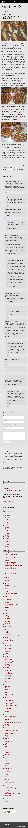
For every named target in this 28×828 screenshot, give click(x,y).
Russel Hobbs (8, 706)
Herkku (6, 596)
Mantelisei (7, 560)
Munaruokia (7, 667)
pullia (6, 777)
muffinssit (7, 763)
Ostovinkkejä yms (9, 676)
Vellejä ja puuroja (9, 736)
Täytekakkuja (8, 728)
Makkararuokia (8, 659)
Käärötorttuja (8, 646)
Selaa (14, 1)
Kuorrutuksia (8, 645)
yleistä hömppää (8, 803)
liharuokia (7, 760)
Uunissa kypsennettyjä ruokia (12, 730)
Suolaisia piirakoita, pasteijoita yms (13, 722)
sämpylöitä (7, 792)
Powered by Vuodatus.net (21, 826)
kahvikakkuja (8, 752)
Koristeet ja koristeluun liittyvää (12, 635)
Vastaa (5, 192)
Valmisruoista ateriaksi (10, 733)
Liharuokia (7, 651)
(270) (7, 541)
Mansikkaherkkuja (9, 661)
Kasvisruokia (8, 626)
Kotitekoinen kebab (9, 637)
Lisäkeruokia (8, 654)
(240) (7, 524)
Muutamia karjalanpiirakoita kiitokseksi (10, 16)
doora (6, 749)
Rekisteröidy (19, 1)
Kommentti (5, 430)
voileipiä (7, 798)
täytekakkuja (8, 795)
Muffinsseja (7, 664)
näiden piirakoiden (18, 114)
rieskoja (6, 781)
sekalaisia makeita (9, 787)
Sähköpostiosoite (10, 420)
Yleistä (6, 746)
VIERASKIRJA (8, 732)
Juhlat (6, 613)
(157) (7, 538)
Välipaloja (7, 743)
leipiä (6, 757)
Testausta (7, 725)
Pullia (6, 692)
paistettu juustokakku (10, 766)
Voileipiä (7, 740)
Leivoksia (7, 650)
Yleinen (6, 744)
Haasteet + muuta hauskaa (11, 593)
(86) (7, 517)
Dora (6, 588)
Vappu (6, 735)
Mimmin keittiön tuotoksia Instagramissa (12, 483)
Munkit (6, 669)
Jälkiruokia (7, 616)
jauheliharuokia (8, 751)
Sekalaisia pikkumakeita (10, 714)
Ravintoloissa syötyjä (10, 702)
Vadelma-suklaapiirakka (10, 568)
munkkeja (7, 765)
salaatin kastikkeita (9, 782)
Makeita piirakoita (9, 657)
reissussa (7, 779)
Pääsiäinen (7, 697)
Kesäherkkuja (8, 634)
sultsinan (9, 81)
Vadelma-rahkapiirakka (10, 557)
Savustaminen (8, 713)
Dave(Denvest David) (10, 586)
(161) (7, 521)
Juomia (6, 615)
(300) (7, 527)
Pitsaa (6, 689)
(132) (7, 522)
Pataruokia (7, 681)
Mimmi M (9, 196)
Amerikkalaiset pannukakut (11, 573)
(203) (7, 536)
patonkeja (7, 770)
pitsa (6, 776)
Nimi (4, 415)
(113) (7, 530)
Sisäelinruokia (8, 719)
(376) (7, 525)
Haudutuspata (8, 594)
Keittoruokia (7, 632)
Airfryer (6, 582)
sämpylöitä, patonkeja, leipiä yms (12, 793)
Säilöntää (7, 724)
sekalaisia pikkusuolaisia (10, 788)
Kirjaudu (25, 1)
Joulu (6, 610)
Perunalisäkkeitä (8, 684)
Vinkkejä (7, 738)
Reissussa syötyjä (9, 703)
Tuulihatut (7, 727)
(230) (7, 546)
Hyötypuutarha (8, 602)
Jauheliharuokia (8, 609)
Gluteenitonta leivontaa (10, 590)
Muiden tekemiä (8, 665)
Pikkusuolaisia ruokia (10, 687)
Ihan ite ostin (8, 605)
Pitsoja (6, 691)
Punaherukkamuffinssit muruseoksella (14, 559)
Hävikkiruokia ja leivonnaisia (11, 604)
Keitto (6, 629)
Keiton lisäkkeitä (8, 627)
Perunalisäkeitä (8, 683)
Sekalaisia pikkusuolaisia (17, 169)
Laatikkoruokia (8, 648)
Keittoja (6, 631)
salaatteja (7, 784)
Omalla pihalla (8, 672)
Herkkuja (7, 597)
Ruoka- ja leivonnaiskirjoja (11, 705)
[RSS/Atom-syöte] (9, 812)
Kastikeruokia (8, 623)
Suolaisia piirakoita (12, 167)
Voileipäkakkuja (8, 741)
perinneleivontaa (9, 771)
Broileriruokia (8, 585)
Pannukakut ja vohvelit (10, 678)
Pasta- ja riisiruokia (9, 680)
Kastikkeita (7, 624)
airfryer (6, 747)
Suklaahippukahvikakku (10, 562)
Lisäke (6, 653)
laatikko (6, 755)
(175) (7, 519)
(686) (7, 544)
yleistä (6, 801)
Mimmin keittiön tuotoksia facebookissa (12, 490)
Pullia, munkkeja (8, 695)
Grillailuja (7, 591)
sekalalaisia (7, 790)
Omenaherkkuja (8, 673)
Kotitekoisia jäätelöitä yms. (11, 639)
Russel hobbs (8, 708)
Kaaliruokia (7, 618)
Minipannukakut (8, 555)
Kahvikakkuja (8, 620)
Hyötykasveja (8, 601)
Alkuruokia (7, 583)
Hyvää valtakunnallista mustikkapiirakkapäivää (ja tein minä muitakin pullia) (13, 565)
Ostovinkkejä (8, 675)
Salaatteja (7, 711)
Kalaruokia (7, 621)
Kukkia (6, 643)
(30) (7, 528)
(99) (7, 532)
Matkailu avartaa (9, 662)
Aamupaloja (7, 580)
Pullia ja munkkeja (9, 694)
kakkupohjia (7, 754)
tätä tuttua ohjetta (13, 53)
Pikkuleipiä (7, 686)
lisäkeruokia (7, 762)
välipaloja (7, 799)
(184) (7, 539)
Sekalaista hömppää (9, 717)
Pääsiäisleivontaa (9, 698)
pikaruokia (7, 774)
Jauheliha (7, 607)
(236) (7, 535)
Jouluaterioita (8, 612)
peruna (6, 773)
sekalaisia (7, 785)
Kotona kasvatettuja (9, 642)
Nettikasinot (8, 1)
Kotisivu (10, 425)
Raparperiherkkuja (9, 700)
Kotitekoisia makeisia (10, 640)
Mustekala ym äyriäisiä (10, 670)
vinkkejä (7, 796)
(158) (7, 533)
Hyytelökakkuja (8, 599)
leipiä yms (7, 758)
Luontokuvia (7, 656)
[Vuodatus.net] (6, 824)
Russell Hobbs (8, 710)
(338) (7, 543)
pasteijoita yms (6, 169)
